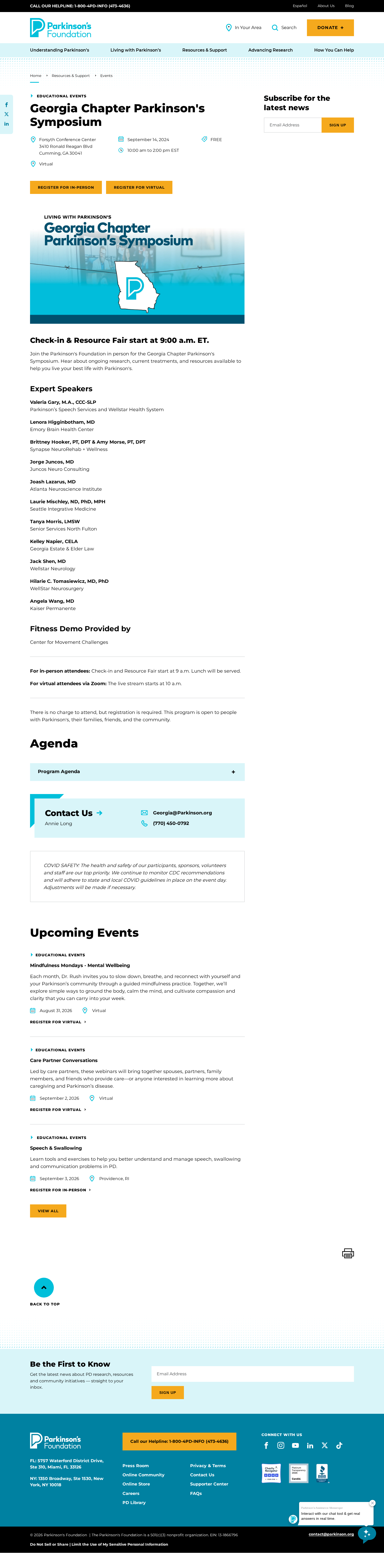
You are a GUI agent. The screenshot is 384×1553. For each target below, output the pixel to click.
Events (106, 75)
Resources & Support (71, 75)
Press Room (136, 1465)
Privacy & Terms (208, 1465)
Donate (327, 27)
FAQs (196, 1493)
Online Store (136, 1484)
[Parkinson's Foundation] (60, 27)
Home (35, 75)
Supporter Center (209, 1484)
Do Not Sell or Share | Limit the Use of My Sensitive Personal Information (99, 1544)
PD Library (134, 1502)
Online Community (144, 1475)
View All (48, 1211)
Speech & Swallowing (56, 1148)
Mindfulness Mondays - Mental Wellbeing (80, 965)
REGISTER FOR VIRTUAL (139, 187)
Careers (131, 1493)
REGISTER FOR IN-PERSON (66, 187)
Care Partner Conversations (64, 1060)
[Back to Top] (44, 1288)
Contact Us (202, 1475)
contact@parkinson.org (331, 1534)
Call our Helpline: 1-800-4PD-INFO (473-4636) (80, 5)
